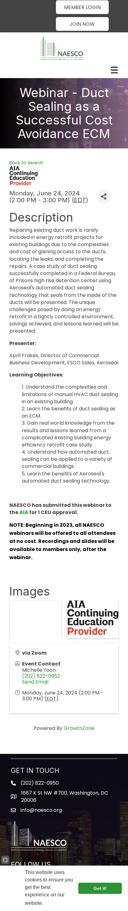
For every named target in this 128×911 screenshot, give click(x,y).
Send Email (35, 681)
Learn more (56, 903)
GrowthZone (79, 728)
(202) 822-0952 (41, 676)
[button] (82, 7)
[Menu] (114, 70)
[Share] (104, 196)
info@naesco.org (41, 810)
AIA (23, 512)
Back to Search (26, 163)
